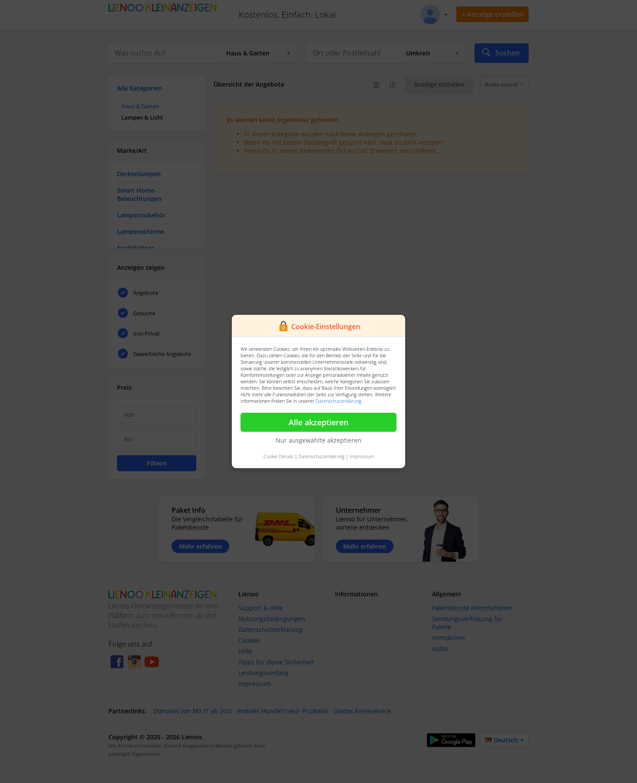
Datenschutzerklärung (338, 401)
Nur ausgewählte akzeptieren (318, 440)
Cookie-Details (278, 456)
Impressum (362, 456)
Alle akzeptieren (318, 422)
